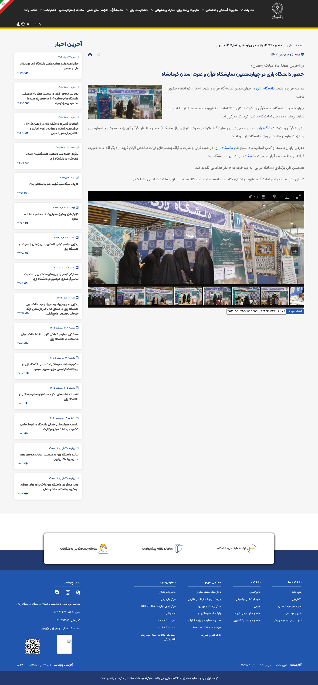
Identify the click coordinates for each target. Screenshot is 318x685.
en (27, 24)
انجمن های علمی (97, 9)
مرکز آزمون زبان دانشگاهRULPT (158, 606)
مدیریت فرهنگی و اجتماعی (222, 9)
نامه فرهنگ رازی (139, 9)
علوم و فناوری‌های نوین (247, 613)
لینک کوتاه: (295, 311)
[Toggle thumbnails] (263, 196)
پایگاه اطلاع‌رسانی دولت (207, 613)
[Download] (287, 196)
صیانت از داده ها (166, 620)
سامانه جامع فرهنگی (71, 9)
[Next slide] (295, 251)
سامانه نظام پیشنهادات (157, 548)
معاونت (249, 9)
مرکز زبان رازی (168, 599)
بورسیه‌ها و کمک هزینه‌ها (207, 628)
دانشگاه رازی (265, 89)
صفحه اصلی (295, 45)
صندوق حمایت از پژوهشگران (204, 620)
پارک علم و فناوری (211, 635)
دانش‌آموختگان (167, 592)
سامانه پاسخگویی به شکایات (78, 548)
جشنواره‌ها (50, 9)
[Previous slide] (97, 251)
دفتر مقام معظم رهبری (208, 592)
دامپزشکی (254, 592)
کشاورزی (296, 599)
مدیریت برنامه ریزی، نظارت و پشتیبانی (177, 9)
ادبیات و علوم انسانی (289, 606)
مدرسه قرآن (116, 9)
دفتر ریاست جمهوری (209, 606)
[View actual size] (275, 196)
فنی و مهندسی (293, 613)
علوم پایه (296, 592)
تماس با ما (30, 9)
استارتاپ (171, 613)
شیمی (257, 606)
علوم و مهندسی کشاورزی (246, 620)
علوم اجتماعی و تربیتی (247, 599)
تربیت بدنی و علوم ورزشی (286, 620)
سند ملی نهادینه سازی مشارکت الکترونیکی (158, 637)
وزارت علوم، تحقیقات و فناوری (204, 599)
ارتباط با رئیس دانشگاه (231, 548)
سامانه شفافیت (167, 628)
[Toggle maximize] (298, 196)
